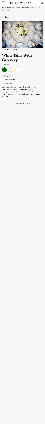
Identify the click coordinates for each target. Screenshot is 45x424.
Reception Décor (8, 79)
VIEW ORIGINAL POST (22, 104)
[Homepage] (22, 3)
